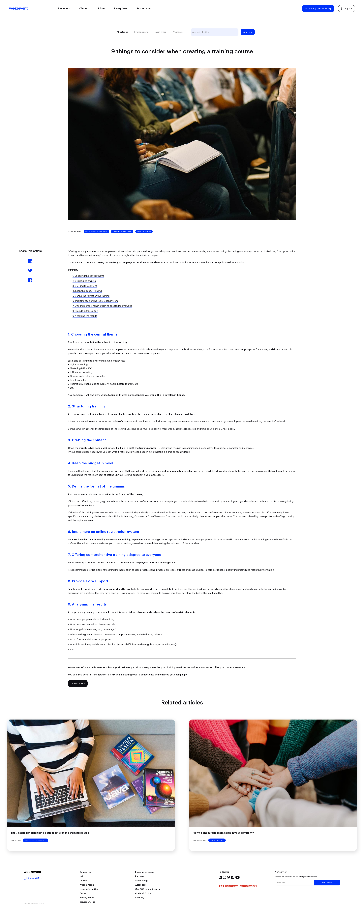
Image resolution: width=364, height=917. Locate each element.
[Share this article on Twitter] (30, 272)
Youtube (237, 877)
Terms (82, 893)
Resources (143, 8)
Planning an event (144, 872)
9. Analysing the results (85, 316)
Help (81, 876)
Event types (160, 32)
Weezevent (31, 8)
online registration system (162, 540)
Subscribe (327, 882)
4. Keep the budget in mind (87, 291)
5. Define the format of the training (91, 296)
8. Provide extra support (85, 311)
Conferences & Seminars (96, 231)
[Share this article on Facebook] (30, 281)
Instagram (224, 877)
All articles (122, 32)
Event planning (141, 32)
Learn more (78, 683)
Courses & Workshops (122, 231)
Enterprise (120, 8)
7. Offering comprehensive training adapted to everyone (102, 306)
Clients (83, 8)
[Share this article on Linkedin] (30, 262)
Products (63, 8)
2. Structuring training (84, 281)
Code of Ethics (143, 893)
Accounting (141, 881)
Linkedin (220, 877)
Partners (139, 876)
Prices (101, 8)
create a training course (99, 262)
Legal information (88, 889)
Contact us (85, 872)
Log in (348, 8)
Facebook (232, 877)
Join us (83, 881)
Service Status (87, 902)
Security (139, 898)
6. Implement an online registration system (95, 301)
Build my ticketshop (318, 8)
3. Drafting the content (85, 286)
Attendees (140, 885)
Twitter (228, 877)
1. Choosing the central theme (88, 276)
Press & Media (86, 885)
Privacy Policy (86, 898)
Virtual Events (144, 231)
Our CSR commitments (147, 889)
